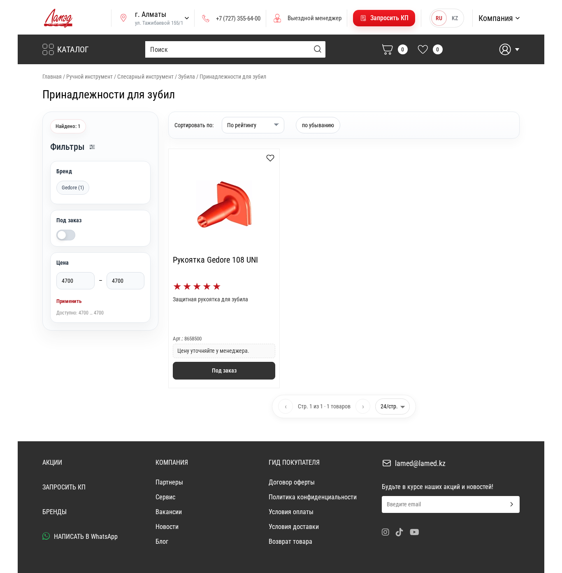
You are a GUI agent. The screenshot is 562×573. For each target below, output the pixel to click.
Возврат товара (290, 541)
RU (439, 18)
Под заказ (68, 220)
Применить (68, 301)
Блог (162, 541)
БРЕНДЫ (54, 512)
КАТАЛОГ (73, 49)
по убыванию (318, 125)
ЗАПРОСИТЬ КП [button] (64, 487)
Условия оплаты (291, 512)
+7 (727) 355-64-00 (238, 18)
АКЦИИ (52, 462)
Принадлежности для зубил (233, 76)
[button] (384, 18)
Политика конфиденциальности (313, 497)
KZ (455, 18)
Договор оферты (292, 482)
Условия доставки (294, 527)
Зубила (186, 76)
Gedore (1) (73, 187)
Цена (62, 262)
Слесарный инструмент (145, 76)
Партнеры (169, 482)
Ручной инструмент (89, 76)
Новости (167, 527)
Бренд (64, 171)
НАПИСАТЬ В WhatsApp (85, 536)
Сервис (165, 497)
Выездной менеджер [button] (314, 18)
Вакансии (169, 512)
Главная (52, 76)
